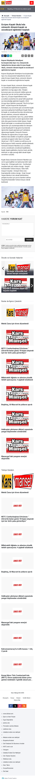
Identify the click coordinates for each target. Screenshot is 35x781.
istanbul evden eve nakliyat (11, 732)
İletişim (18, 698)
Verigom (5, 750)
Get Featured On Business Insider (13, 743)
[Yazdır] (22, 56)
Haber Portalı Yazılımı (10, 778)
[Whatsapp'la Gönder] (11, 56)
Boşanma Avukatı (8, 740)
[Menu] (31, 3)
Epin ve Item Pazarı (9, 717)
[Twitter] (5, 56)
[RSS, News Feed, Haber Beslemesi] (24, 706)
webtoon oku (7, 729)
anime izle (6, 723)
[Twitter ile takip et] (15, 706)
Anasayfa (6, 15)
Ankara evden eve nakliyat (11, 737)
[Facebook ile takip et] (11, 706)
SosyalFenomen (8, 768)
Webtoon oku (7, 759)
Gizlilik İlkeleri (26, 698)
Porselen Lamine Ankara (10, 726)
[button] (26, 56)
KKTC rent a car (8, 746)
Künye (12, 698)
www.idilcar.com (8, 714)
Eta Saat (5, 771)
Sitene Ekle (17, 700)
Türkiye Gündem (16, 15)
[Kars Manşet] (6, 3)
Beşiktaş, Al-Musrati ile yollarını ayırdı (19, 9)
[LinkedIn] (8, 56)
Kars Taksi (6, 765)
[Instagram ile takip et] (20, 706)
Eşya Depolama (8, 720)
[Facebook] (2, 56)
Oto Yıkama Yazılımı (9, 756)
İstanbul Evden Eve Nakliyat (11, 753)
